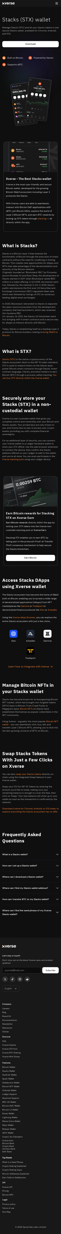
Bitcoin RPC (7, 1194)
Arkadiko (52, 609)
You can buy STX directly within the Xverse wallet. (29, 376)
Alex (42, 609)
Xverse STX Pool (9, 1049)
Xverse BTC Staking (11, 1052)
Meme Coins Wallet (11, 1121)
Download (30, 44)
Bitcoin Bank (8, 1143)
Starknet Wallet (9, 1075)
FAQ (4, 1041)
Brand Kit (6, 1016)
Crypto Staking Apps (12, 1170)
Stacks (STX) (8, 359)
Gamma (25, 606)
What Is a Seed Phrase (12, 1162)
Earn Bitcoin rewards (17, 522)
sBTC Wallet (7, 1133)
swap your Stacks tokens (28, 774)
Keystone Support (10, 1098)
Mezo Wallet (8, 1125)
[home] (8, 3)
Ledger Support (9, 1094)
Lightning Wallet (9, 1117)
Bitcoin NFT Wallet (11, 1086)
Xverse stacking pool (13, 459)
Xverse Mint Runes (11, 1056)
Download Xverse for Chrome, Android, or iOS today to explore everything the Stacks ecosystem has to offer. (30, 810)
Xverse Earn (40, 530)
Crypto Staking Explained (14, 1166)
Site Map (6, 1212)
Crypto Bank (8, 1146)
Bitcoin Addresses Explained (15, 1173)
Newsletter (7, 1024)
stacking (42, 218)
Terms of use (8, 1208)
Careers (6, 1008)
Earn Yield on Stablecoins (14, 1177)
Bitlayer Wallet (9, 1129)
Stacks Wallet (8, 1071)
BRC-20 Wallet (9, 1102)
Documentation (9, 1020)
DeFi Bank (7, 1151)
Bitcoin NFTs (26, 708)
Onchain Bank (8, 1149)
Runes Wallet (8, 1113)
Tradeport (37, 606)
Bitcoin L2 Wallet (10, 1109)
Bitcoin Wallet (8, 1067)
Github (5, 1031)
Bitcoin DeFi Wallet (11, 1106)
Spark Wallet (8, 1078)
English (8, 988)
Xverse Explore (9, 1045)
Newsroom (7, 1028)
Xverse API (7, 1187)
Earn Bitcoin (30, 557)
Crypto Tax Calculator (12, 1136)
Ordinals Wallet (9, 1090)
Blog (4, 1012)
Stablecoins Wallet (11, 1082)
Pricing (5, 1191)
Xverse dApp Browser (24, 617)
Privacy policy (8, 1204)
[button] (56, 3)
